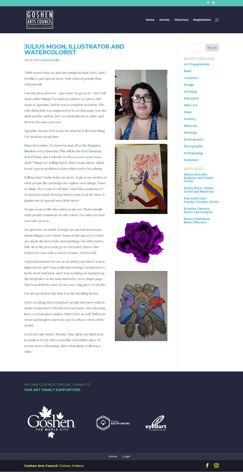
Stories (164, 19)
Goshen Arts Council (41, 466)
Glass (188, 112)
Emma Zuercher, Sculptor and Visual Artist (198, 178)
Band (187, 71)
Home (150, 19)
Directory (181, 19)
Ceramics (191, 78)
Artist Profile (51, 60)
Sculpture (191, 160)
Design (189, 84)
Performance (193, 139)
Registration (202, 19)
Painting (190, 132)
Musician (190, 126)
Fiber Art (190, 105)
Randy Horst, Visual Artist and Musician (199, 189)
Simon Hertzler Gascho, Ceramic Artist (201, 200)
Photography (193, 146)
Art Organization (196, 64)
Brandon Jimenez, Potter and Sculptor (198, 210)
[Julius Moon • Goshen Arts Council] (141, 139)
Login (126, 456)
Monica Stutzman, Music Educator (197, 220)
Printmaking (193, 153)
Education (191, 98)
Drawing (190, 91)
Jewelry (190, 119)
